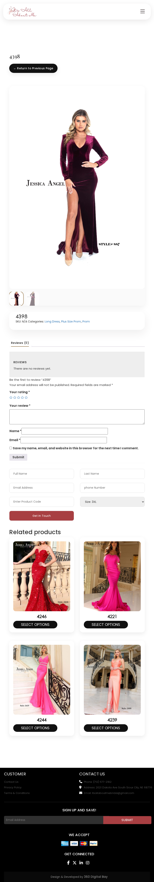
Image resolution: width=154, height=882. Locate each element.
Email (14, 440)
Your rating (19, 392)
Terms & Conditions (17, 793)
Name (15, 431)
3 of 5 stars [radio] (18, 397)
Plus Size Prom (71, 321)
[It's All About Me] (22, 11)
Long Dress (52, 321)
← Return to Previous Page (33, 68)
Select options (35, 624)
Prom (86, 321)
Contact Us (11, 782)
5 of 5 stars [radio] (26, 397)
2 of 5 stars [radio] (14, 397)
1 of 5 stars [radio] (10, 397)
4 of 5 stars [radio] (22, 397)
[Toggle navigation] (142, 11)
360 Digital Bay (96, 877)
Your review (19, 406)
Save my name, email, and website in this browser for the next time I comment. (76, 448)
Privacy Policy (12, 787)
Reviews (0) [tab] (20, 343)
